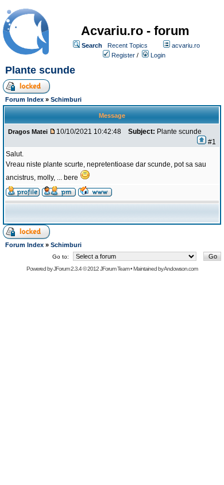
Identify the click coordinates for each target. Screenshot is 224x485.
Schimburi (66, 99)
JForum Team (114, 268)
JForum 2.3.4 (67, 268)
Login (157, 55)
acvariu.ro (186, 45)
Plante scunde (40, 70)
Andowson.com (181, 268)
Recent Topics (127, 45)
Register (123, 55)
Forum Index (24, 99)
